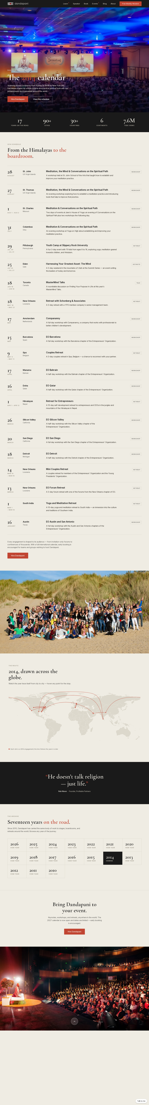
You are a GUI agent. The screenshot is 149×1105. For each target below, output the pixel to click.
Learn (66, 3)
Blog (105, 4)
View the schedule (41, 99)
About (113, 4)
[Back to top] (74, 1021)
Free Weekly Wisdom (130, 4)
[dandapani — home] (17, 3)
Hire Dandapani (18, 99)
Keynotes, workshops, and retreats (62, 917)
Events (95, 3)
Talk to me (141, 1101)
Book (86, 4)
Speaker (76, 4)
